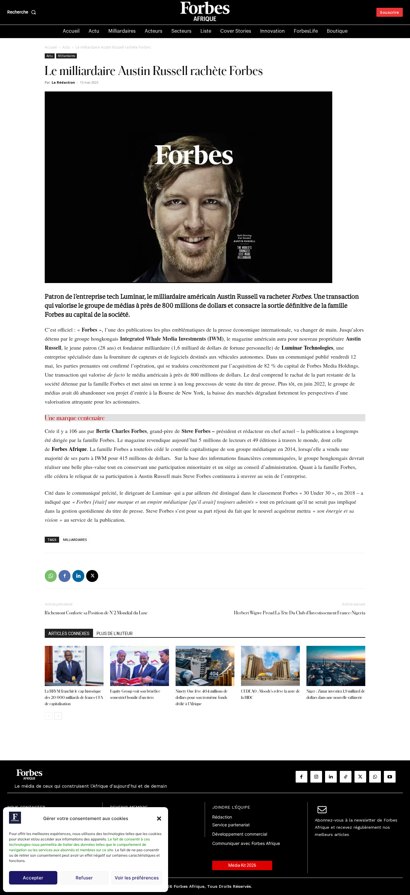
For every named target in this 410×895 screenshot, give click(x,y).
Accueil (51, 47)
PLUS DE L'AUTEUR (115, 633)
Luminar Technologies (307, 347)
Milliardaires (66, 56)
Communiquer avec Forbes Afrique (246, 843)
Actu (66, 47)
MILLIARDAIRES (75, 539)
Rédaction (222, 816)
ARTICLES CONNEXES (68, 633)
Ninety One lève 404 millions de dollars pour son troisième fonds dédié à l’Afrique (202, 697)
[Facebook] (65, 576)
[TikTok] (345, 777)
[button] (159, 819)
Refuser (84, 878)
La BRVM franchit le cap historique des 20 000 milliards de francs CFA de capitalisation (74, 697)
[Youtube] (390, 777)
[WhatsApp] (51, 576)
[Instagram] (316, 777)
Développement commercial (239, 834)
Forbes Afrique (69, 449)
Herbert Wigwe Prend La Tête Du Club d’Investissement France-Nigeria (299, 612)
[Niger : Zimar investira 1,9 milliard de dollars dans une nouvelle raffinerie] (335, 666)
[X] (92, 576)
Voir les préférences (137, 878)
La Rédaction (63, 82)
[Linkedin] (78, 576)
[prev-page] (48, 716)
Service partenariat (231, 824)
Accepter (33, 878)
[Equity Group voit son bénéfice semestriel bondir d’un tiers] (139, 666)
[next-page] (58, 716)
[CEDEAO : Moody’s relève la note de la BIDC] (270, 666)
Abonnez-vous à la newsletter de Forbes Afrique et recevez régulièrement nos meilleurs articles (356, 827)
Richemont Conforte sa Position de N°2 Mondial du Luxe (96, 612)
